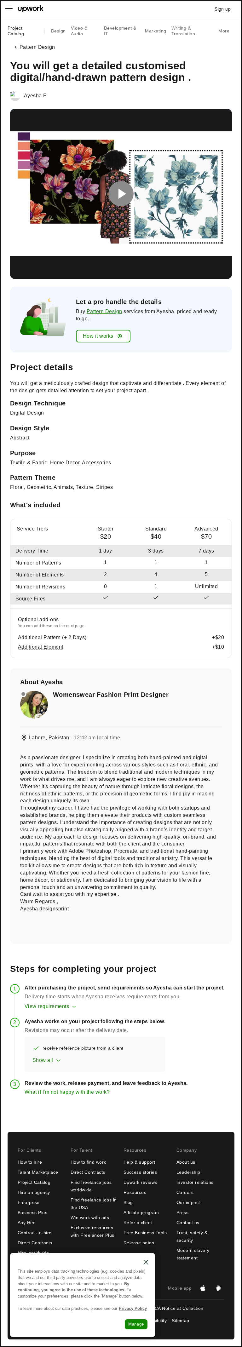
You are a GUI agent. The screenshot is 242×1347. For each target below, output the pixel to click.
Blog (128, 1202)
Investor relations (195, 1182)
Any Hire (27, 1222)
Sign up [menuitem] (223, 9)
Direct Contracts (35, 1242)
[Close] (146, 1262)
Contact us (187, 1222)
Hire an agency (34, 1192)
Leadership (188, 1172)
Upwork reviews (140, 1182)
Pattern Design (104, 311)
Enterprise (29, 1202)
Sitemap (180, 1320)
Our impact (188, 1202)
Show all (42, 1060)
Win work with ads (90, 1217)
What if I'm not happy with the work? (67, 1092)
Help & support (139, 1162)
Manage (136, 1324)
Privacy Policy (133, 1308)
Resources (135, 1192)
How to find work (88, 1162)
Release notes (139, 1242)
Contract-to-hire (35, 1232)
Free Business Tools (145, 1232)
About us (185, 1162)
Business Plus (32, 1212)
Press (182, 1212)
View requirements (47, 1006)
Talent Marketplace (38, 1172)
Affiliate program (141, 1212)
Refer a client (138, 1222)
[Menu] (9, 9)
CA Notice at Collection (179, 1308)
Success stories (140, 1172)
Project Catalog (16, 31)
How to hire (30, 1162)
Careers (184, 1192)
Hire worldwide (33, 1252)
